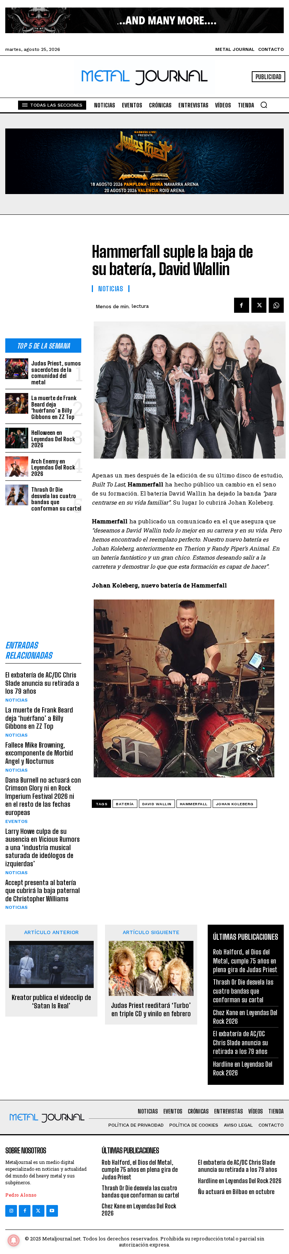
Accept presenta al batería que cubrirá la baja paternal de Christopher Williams (42, 890)
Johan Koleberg (235, 804)
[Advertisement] (43, 282)
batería (125, 804)
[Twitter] (38, 1211)
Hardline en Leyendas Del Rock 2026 (239, 1180)
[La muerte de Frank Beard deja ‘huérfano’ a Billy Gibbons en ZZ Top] (16, 403)
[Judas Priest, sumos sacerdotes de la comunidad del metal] (16, 368)
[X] (258, 305)
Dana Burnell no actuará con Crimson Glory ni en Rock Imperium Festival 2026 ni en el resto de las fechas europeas (43, 796)
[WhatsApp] (276, 305)
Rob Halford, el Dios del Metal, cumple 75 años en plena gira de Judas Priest (245, 961)
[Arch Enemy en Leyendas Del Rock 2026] (16, 466)
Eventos (16, 821)
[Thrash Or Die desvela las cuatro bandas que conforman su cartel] (16, 495)
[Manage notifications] (14, 1240)
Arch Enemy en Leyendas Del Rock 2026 (53, 467)
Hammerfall (194, 804)
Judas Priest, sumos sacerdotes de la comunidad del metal (56, 372)
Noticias (16, 700)
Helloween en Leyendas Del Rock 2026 (53, 438)
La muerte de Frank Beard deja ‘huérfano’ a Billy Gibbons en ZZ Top (53, 407)
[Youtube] (52, 1211)
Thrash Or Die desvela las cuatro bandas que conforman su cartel (56, 499)
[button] (263, 104)
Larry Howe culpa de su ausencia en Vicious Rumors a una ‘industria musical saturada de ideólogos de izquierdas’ (42, 847)
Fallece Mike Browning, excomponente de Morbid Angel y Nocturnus (39, 753)
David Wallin (157, 804)
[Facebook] (241, 305)
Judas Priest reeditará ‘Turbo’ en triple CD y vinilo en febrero (151, 1010)
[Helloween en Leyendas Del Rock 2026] (16, 438)
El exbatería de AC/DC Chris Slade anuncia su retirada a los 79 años (42, 683)
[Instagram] (11, 1211)
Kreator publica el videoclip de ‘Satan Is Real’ (51, 1002)
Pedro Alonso (21, 1195)
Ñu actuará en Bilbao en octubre (236, 1191)
